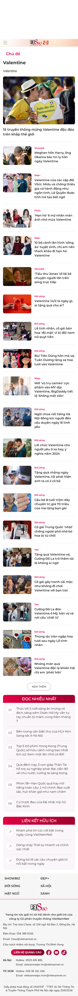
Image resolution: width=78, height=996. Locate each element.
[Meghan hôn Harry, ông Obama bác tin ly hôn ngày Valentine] (17, 155)
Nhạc (37, 378)
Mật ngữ (12, 893)
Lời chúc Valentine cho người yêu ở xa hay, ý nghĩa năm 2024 (52, 449)
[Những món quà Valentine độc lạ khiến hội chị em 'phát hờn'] (17, 666)
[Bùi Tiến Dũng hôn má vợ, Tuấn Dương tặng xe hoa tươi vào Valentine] (17, 358)
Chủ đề (13, 54)
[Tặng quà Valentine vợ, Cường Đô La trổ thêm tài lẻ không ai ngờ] (17, 557)
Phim (37, 210)
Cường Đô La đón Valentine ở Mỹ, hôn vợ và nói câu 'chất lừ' (54, 613)
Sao (36, 549)
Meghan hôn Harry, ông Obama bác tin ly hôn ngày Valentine (52, 157)
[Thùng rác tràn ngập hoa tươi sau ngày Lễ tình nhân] (17, 639)
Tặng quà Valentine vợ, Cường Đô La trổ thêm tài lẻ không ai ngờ (54, 559)
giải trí (63, 859)
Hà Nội (7, 960)
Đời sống (39, 296)
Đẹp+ (37, 175)
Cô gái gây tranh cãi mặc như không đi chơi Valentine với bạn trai (53, 586)
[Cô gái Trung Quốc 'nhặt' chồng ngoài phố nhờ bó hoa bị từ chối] (17, 530)
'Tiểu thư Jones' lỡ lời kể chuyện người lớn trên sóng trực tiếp (52, 278)
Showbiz (39, 148)
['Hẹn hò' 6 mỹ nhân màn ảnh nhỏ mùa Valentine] (17, 218)
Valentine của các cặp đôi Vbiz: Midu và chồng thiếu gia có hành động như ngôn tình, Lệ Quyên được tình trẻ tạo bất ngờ (54, 188)
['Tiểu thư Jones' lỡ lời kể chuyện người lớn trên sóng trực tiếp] (17, 276)
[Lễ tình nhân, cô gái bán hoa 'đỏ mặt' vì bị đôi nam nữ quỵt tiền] (17, 331)
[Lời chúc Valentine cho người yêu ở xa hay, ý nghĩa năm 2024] (17, 447)
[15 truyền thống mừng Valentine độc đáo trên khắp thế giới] (39, 100)
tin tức (38, 830)
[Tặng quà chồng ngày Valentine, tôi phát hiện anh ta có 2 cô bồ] (17, 475)
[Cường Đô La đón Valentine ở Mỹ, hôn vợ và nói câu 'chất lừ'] (17, 612)
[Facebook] (49, 952)
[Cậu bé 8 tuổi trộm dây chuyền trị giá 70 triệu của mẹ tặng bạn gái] (17, 502)
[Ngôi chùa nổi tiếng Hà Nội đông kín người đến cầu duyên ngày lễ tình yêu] (17, 416)
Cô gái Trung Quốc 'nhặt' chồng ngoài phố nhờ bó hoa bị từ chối (53, 531)
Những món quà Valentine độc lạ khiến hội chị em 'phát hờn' (54, 668)
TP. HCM (8, 971)
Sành (45, 893)
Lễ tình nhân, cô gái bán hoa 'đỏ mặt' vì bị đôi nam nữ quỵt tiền (54, 333)
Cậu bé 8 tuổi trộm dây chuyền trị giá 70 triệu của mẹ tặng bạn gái (52, 504)
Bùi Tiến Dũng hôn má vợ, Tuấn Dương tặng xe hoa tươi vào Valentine (54, 360)
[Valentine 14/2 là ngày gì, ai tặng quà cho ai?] (17, 303)
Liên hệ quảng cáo (27, 952)
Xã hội (46, 886)
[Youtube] (56, 952)
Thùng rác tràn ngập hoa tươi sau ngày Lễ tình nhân (53, 641)
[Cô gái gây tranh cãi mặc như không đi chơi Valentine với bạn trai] (17, 584)
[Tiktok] (64, 952)
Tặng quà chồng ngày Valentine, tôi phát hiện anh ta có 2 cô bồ (52, 477)
